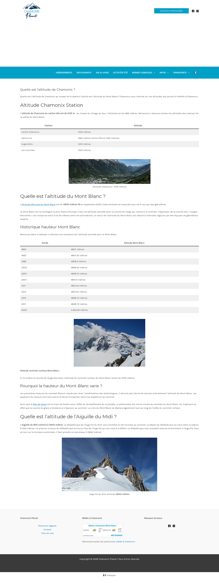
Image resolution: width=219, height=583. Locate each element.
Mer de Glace (40, 404)
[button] (171, 10)
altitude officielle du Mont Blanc (39, 204)
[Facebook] (193, 11)
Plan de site (47, 533)
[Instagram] (197, 11)
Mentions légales (47, 525)
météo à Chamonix (125, 541)
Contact (47, 529)
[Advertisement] (109, 44)
